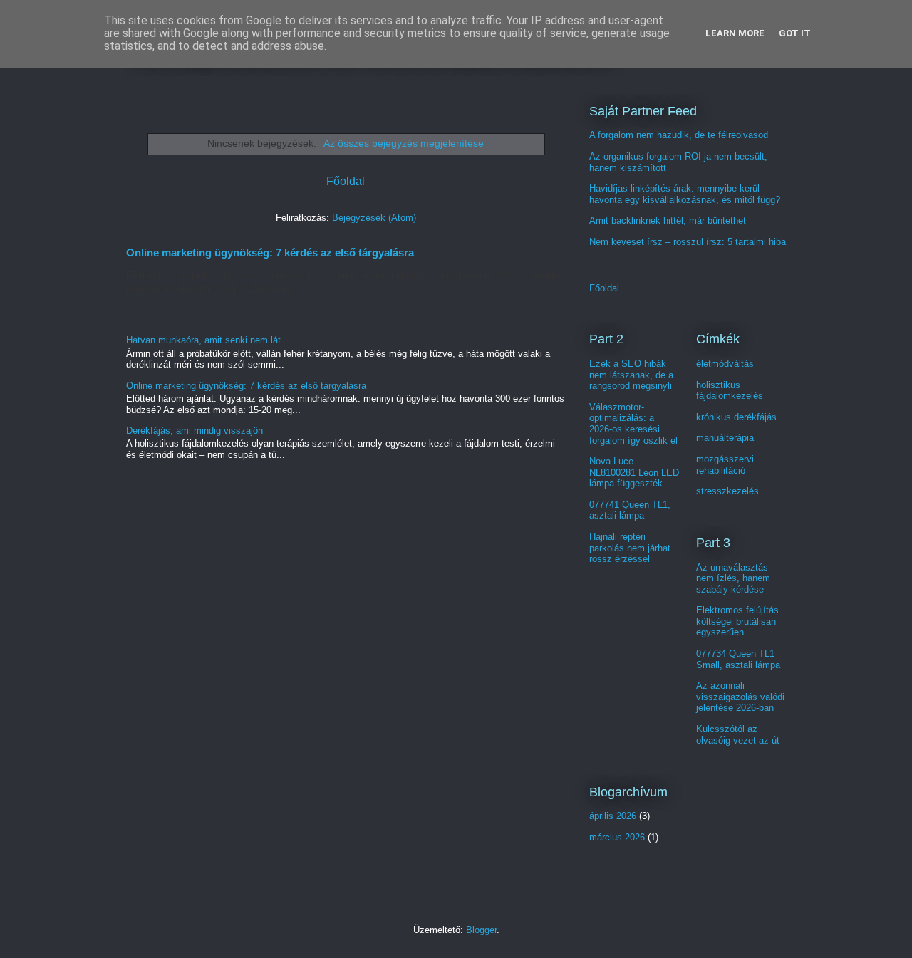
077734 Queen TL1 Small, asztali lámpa (738, 659)
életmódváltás (725, 363)
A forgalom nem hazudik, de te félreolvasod (678, 135)
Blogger (481, 930)
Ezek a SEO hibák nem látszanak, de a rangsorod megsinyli (631, 374)
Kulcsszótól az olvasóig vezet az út (737, 735)
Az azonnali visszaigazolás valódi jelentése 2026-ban (740, 696)
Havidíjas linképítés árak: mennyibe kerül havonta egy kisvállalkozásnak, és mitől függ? (684, 194)
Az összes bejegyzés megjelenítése (403, 143)
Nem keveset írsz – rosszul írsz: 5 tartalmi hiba (687, 241)
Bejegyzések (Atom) (374, 217)
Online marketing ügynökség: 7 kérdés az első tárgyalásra (270, 252)
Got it (795, 33)
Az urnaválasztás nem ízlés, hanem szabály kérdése (733, 578)
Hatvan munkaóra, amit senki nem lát (203, 340)
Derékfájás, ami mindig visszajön (194, 430)
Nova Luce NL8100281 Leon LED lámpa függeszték (634, 472)
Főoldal (345, 181)
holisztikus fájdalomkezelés (729, 391)
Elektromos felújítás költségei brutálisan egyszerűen (737, 621)
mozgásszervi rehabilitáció (725, 465)
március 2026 (617, 837)
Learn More (735, 33)
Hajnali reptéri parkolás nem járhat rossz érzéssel (629, 547)
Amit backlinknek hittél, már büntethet (667, 220)
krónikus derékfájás (736, 417)
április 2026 (612, 816)
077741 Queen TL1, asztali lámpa (629, 510)
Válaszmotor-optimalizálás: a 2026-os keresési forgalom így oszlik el (633, 424)
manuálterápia (725, 437)
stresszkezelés (727, 491)
